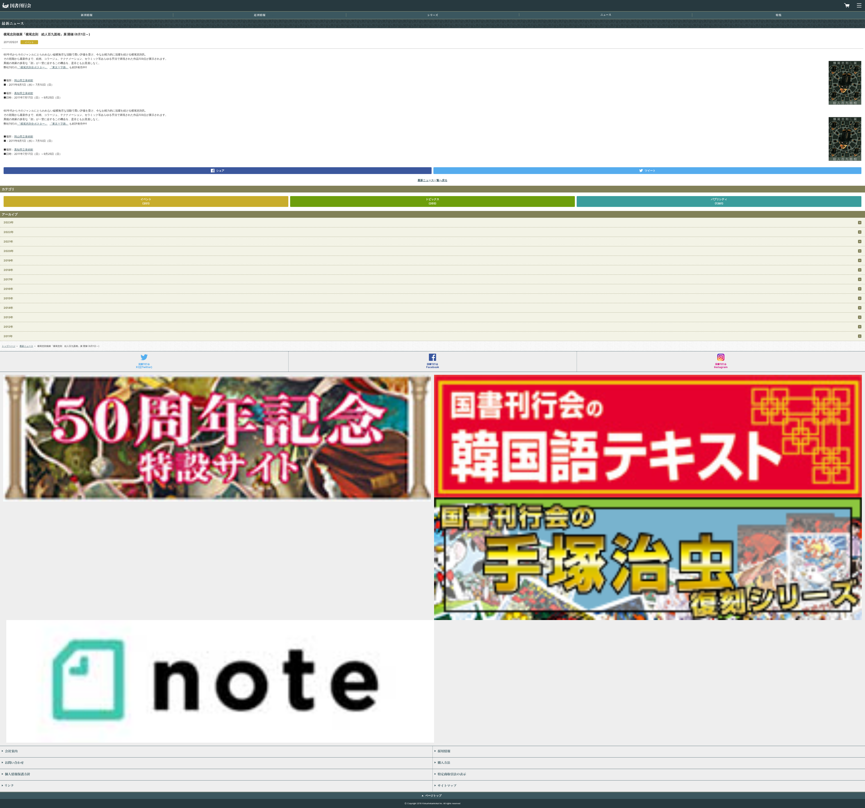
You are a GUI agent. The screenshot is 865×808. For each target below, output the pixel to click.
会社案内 (216, 751)
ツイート (650, 170)
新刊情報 (86, 15)
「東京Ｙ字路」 (59, 67)
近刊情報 (259, 15)
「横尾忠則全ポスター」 (32, 67)
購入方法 (649, 763)
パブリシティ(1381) (719, 201)
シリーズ (433, 15)
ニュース (606, 15)
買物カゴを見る (846, 5)
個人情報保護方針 (216, 774)
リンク (216, 786)
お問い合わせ (216, 763)
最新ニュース (26, 346)
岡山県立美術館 (23, 80)
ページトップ (433, 795)
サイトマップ (649, 786)
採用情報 (649, 751)
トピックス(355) (432, 201)
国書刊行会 (16, 5)
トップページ (8, 346)
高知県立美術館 (23, 93)
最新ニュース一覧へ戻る (432, 180)
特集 (778, 15)
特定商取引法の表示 (649, 774)
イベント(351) (146, 201)
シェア (220, 170)
